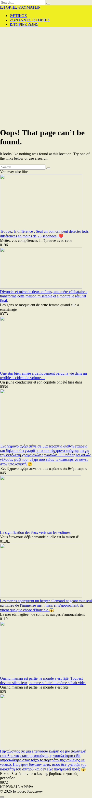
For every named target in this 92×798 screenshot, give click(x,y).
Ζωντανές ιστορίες (30, 20)
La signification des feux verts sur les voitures (35, 532)
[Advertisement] (46, 77)
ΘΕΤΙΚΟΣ (18, 16)
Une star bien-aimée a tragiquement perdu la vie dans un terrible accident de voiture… (43, 375)
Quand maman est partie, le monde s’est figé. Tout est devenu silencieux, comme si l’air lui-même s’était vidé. (43, 680)
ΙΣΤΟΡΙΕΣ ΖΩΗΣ (24, 24)
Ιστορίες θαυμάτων (20, 7)
